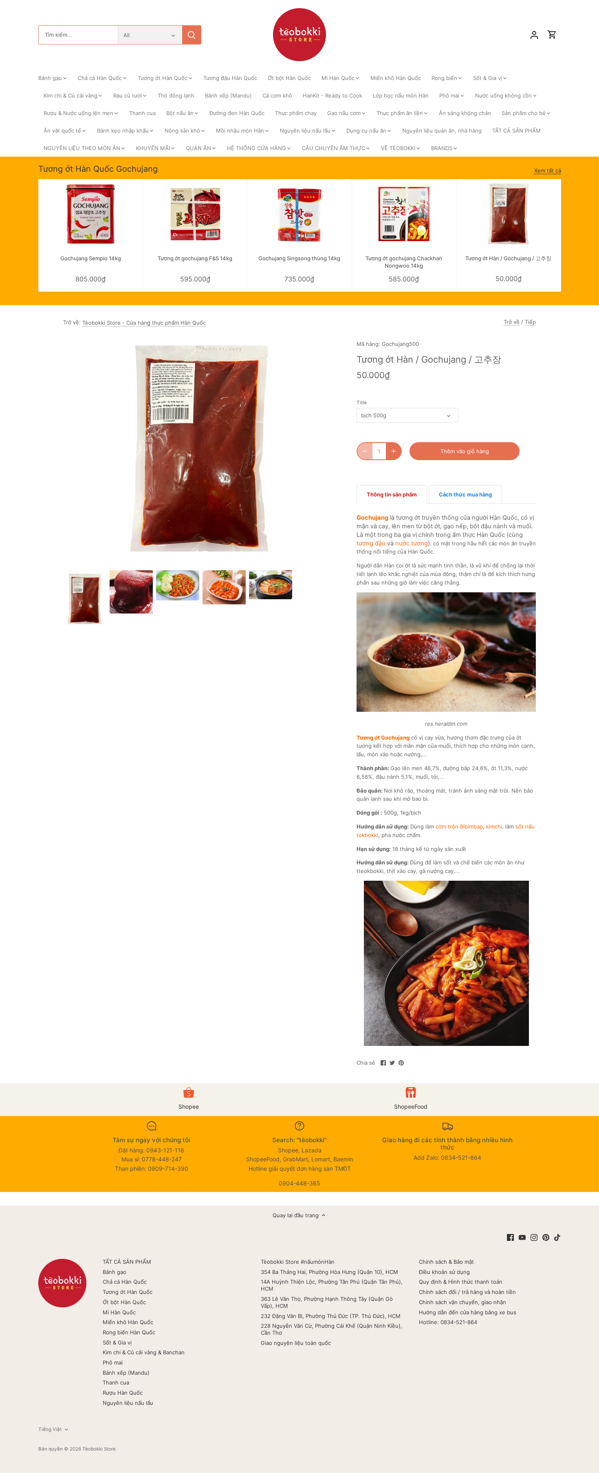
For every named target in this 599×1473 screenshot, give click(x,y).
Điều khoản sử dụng (444, 1272)
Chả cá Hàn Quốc (125, 1281)
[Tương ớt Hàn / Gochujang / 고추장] (508, 214)
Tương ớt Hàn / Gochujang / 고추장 (508, 258)
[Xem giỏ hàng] (552, 35)
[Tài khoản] (534, 35)
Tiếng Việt (50, 1429)
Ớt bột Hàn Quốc (124, 1302)
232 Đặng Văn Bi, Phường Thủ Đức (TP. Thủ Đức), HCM (331, 1316)
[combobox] (78, 35)
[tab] (392, 494)
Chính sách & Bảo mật (446, 1261)
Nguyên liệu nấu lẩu (128, 1403)
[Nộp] (191, 35)
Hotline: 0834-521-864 (448, 1322)
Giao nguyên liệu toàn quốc (296, 1343)
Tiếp (530, 322)
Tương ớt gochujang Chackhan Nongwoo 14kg (404, 262)
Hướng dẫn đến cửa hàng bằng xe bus (467, 1312)
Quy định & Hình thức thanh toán (460, 1281)
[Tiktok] (557, 1237)
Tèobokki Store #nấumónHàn (298, 1261)
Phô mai (113, 1362)
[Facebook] (510, 1237)
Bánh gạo (114, 1272)
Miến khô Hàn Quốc (128, 1322)
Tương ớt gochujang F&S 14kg (195, 258)
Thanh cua (116, 1382)
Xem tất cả (547, 170)
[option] (84, 599)
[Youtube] (522, 1237)
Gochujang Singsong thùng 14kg (299, 258)
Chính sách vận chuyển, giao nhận (462, 1302)
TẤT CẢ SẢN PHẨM (127, 1261)
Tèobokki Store (99, 1449)
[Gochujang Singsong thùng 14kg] (299, 214)
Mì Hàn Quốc (119, 1312)
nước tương (411, 543)
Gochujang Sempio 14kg (90, 258)
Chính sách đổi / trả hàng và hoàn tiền (467, 1292)
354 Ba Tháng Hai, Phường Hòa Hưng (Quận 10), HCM (329, 1272)
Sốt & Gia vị (117, 1342)
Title (362, 402)
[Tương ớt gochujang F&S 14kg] (195, 214)
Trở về (512, 322)
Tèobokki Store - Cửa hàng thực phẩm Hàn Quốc (144, 322)
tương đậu (371, 543)
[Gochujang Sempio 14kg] (91, 214)
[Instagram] (534, 1237)
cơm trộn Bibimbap (459, 826)
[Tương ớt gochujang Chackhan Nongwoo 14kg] (404, 214)
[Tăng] (393, 451)
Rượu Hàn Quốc (123, 1392)
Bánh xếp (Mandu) (126, 1372)
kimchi (494, 826)
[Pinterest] (545, 1237)
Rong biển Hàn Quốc (129, 1332)
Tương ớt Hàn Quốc (127, 1292)
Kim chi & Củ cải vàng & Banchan (144, 1352)
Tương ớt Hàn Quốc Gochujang (98, 169)
